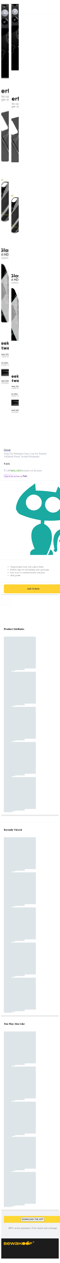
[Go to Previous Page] (4, 7)
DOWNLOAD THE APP (32, 1219)
